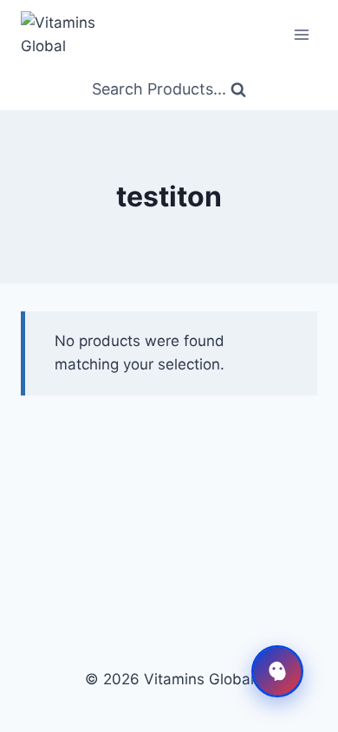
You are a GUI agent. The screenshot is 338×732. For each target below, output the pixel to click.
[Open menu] (301, 34)
